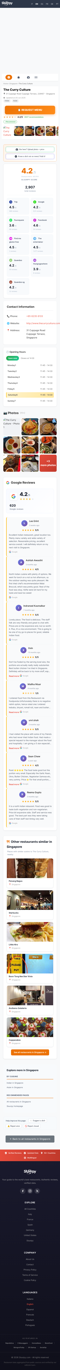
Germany (30, 1230)
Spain (30, 1224)
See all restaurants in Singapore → (30, 1052)
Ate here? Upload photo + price (31, 149)
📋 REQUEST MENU (30, 109)
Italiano (30, 1299)
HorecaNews (36, 1343)
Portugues (30, 1325)
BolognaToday (19, 1347)
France (30, 1219)
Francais (30, 1314)
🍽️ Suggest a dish (37, 1121)
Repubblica (9, 1343)
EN (37, 4)
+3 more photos (48, 463)
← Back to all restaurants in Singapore (30, 1138)
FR (47, 4)
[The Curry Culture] (8, 131)
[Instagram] (30, 1191)
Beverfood (48, 1343)
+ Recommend (10, 122)
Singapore (13, 83)
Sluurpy (30, 1240)
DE (52, 4)
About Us (30, 1259)
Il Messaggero (23, 1343)
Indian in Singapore (15, 1083)
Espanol (30, 1309)
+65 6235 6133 (34, 316)
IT (32, 4)
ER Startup (32, 1347)
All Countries (30, 1209)
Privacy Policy (30, 1269)
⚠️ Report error (14, 1126)
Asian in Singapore (15, 1087)
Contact (30, 1264)
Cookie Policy (30, 1280)
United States (30, 1235)
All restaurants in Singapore (19, 1102)
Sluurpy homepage (15, 1106)
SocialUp (43, 1347)
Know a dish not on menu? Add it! (31, 156)
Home (5, 83)
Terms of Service (30, 1275)
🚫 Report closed (32, 1126)
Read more (14, 676)
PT (57, 4)
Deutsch (30, 1320)
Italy (30, 1214)
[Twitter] (37, 1191)
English (30, 1304)
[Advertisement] (30, 41)
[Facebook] (23, 1191)
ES (42, 4)
